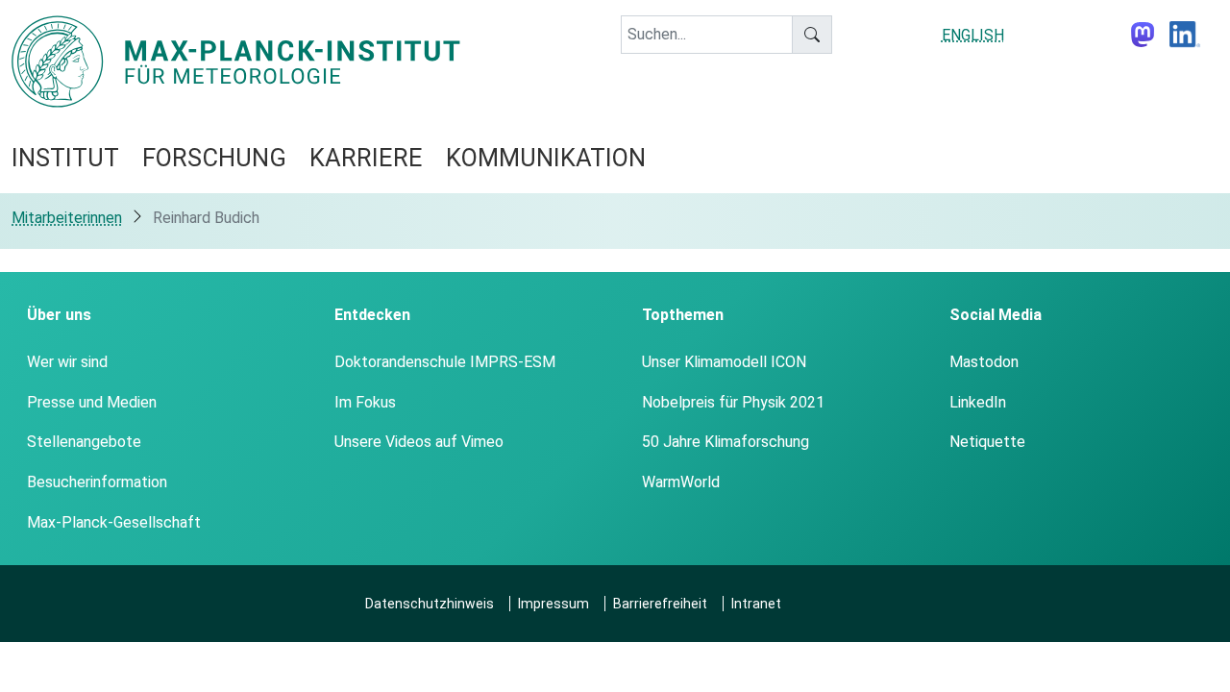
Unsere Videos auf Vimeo (419, 441)
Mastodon (984, 362)
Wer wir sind (67, 362)
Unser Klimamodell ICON (724, 362)
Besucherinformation (97, 482)
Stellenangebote (84, 441)
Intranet (756, 603)
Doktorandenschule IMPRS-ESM (444, 362)
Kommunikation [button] (546, 157)
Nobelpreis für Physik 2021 (733, 402)
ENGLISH (973, 35)
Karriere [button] (366, 157)
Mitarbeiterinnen (67, 218)
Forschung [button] (214, 157)
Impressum (553, 603)
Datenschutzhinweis (429, 603)
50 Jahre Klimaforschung (725, 441)
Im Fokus (365, 402)
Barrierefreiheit (660, 603)
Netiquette (987, 441)
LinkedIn (977, 402)
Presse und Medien (92, 402)
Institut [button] (65, 157)
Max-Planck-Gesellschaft (114, 522)
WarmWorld (681, 482)
